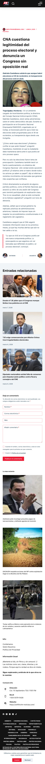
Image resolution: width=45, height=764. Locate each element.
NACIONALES (23, 738)
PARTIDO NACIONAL (35, 741)
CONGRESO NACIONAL (21, 721)
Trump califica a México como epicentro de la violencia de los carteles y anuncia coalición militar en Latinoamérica (22, 626)
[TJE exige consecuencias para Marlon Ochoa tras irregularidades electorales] (22, 323)
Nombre (7, 407)
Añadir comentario (11, 427)
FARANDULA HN (13, 732)
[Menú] (40, 4)
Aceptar (16, 760)
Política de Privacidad (31, 744)
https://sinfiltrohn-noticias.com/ (22, 705)
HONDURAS (33, 732)
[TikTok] (16, 714)
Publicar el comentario (13, 459)
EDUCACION (22, 729)
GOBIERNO (24, 732)
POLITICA (6, 31)
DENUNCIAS (22, 724)
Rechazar (28, 760)
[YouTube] (13, 714)
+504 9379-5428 (16, 698)
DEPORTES (8, 727)
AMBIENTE (8, 721)
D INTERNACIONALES (9, 724)
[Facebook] (3, 714)
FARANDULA (32, 729)
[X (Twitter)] (6, 714)
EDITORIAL (36, 727)
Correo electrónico (11, 414)
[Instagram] (10, 714)
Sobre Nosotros (9, 647)
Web (6, 420)
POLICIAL (9, 744)
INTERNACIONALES (10, 738)
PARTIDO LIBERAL (8, 741)
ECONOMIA (27, 727)
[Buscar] (13, 3)
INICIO (34, 735)
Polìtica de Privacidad (11, 650)
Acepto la (15, 453)
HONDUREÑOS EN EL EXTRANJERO (19, 735)
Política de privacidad (19, 453)
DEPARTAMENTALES (35, 724)
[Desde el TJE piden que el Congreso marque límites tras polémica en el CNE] (22, 286)
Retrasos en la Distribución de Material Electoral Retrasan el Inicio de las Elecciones (21, 748)
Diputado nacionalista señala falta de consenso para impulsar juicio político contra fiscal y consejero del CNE (22, 376)
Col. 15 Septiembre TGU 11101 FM (23, 690)
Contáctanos (35, 721)
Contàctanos (8, 644)
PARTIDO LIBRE (21, 741)
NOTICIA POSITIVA (35, 738)
